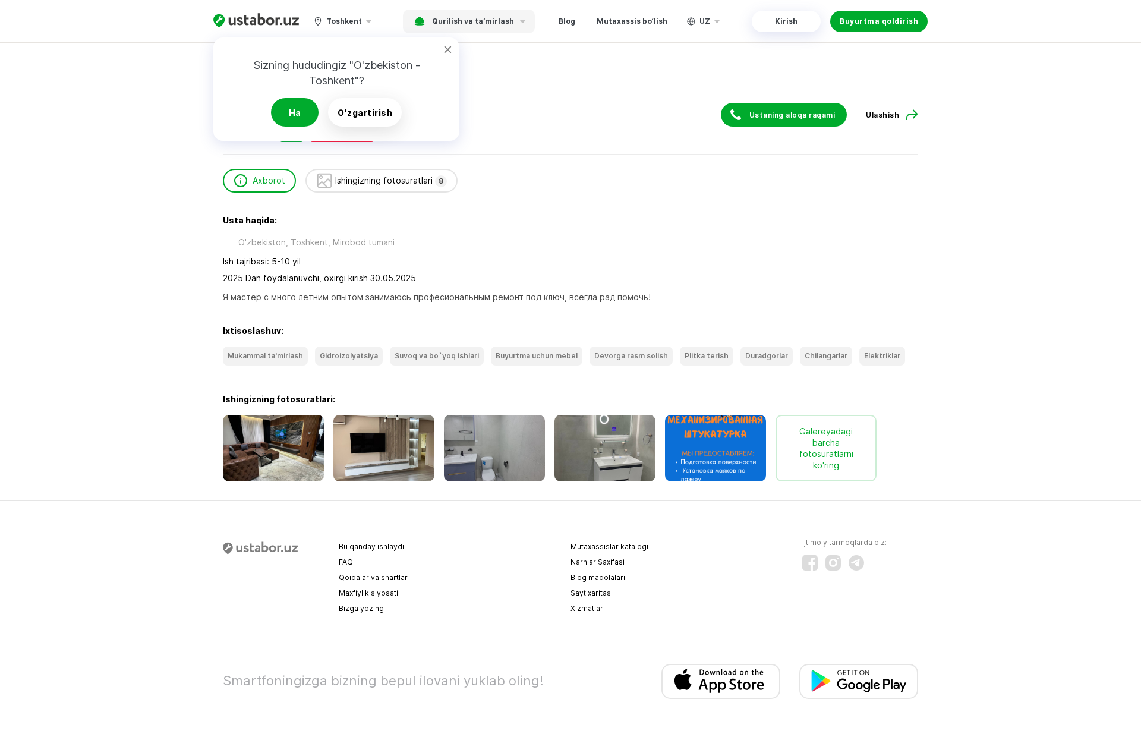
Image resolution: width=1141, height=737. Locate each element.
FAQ (346, 562)
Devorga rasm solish (631, 355)
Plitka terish (707, 355)
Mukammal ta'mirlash (265, 355)
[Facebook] (810, 563)
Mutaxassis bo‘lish (632, 21)
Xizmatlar (586, 608)
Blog (567, 21)
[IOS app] (720, 681)
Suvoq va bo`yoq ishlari (437, 355)
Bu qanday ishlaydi (371, 546)
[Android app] (858, 681)
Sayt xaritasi (591, 592)
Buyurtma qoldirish (879, 21)
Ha (295, 113)
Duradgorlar (766, 355)
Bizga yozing (361, 608)
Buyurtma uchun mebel (537, 355)
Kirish (786, 21)
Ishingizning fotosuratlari (389, 180)
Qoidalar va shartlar (373, 577)
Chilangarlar (826, 355)
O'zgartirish (365, 113)
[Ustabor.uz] (256, 21)
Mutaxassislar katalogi (609, 546)
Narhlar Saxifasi (597, 562)
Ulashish (882, 115)
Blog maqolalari (597, 577)
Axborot (269, 180)
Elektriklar (882, 355)
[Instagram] (833, 563)
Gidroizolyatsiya (349, 355)
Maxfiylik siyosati (368, 592)
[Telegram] (856, 563)
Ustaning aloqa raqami (792, 115)
